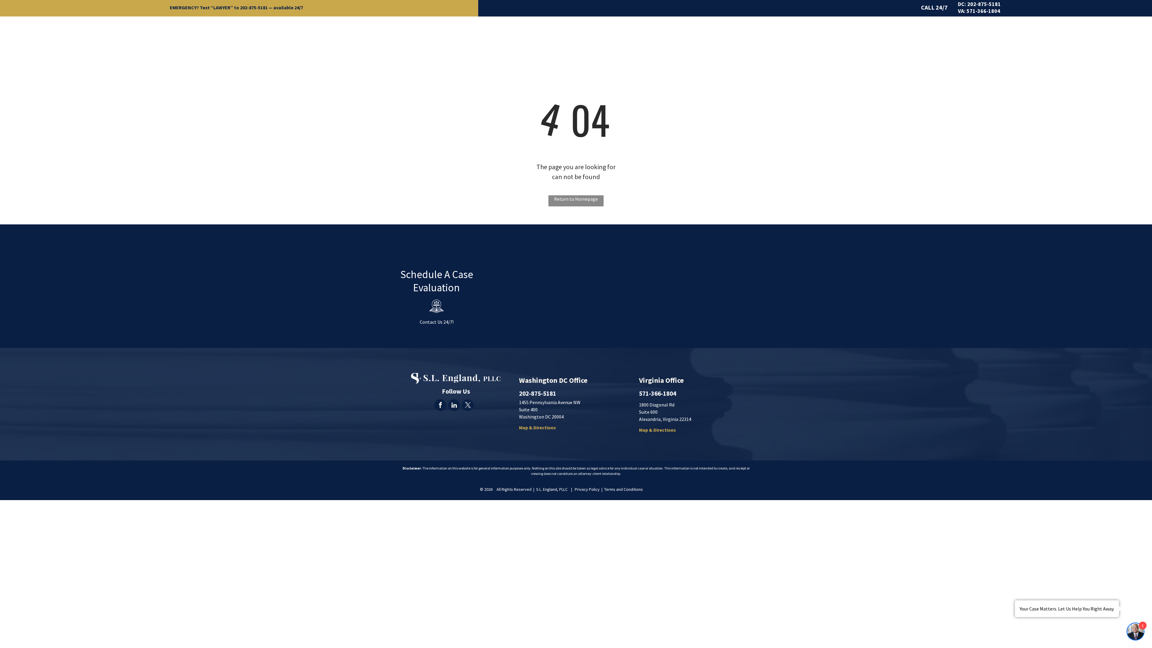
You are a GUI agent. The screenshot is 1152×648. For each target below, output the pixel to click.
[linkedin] (454, 405)
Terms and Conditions (623, 489)
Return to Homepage (576, 199)
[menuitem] (620, 29)
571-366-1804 (983, 11)
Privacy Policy (587, 489)
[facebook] (440, 405)
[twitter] (468, 405)
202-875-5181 (254, 7)
